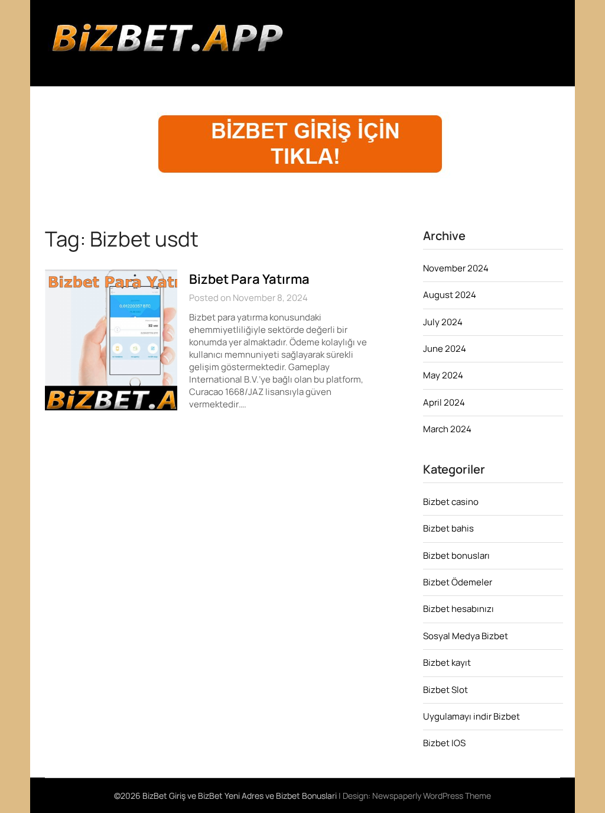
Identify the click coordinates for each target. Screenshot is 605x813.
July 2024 (443, 322)
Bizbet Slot (445, 690)
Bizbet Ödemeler (457, 582)
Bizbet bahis (448, 528)
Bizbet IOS (444, 743)
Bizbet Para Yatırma (249, 279)
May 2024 (443, 375)
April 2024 (444, 402)
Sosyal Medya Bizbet (465, 636)
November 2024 (456, 268)
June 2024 (444, 348)
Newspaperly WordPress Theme (431, 795)
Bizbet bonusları (456, 555)
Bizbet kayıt (447, 662)
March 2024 (447, 429)
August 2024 (449, 295)
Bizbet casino (451, 501)
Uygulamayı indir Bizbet (471, 716)
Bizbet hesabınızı (458, 609)
